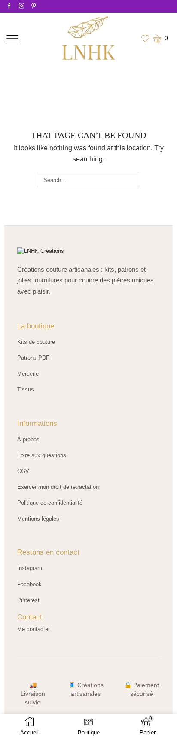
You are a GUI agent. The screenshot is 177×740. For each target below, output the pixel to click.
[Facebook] (9, 6)
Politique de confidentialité (49, 503)
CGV (23, 471)
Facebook (29, 584)
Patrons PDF (33, 358)
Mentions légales (38, 519)
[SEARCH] (132, 180)
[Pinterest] (34, 6)
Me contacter (33, 629)
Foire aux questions (41, 455)
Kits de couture (36, 342)
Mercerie (28, 373)
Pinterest (28, 600)
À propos (28, 439)
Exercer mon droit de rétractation (58, 487)
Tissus (25, 389)
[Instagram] (21, 6)
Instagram (29, 568)
